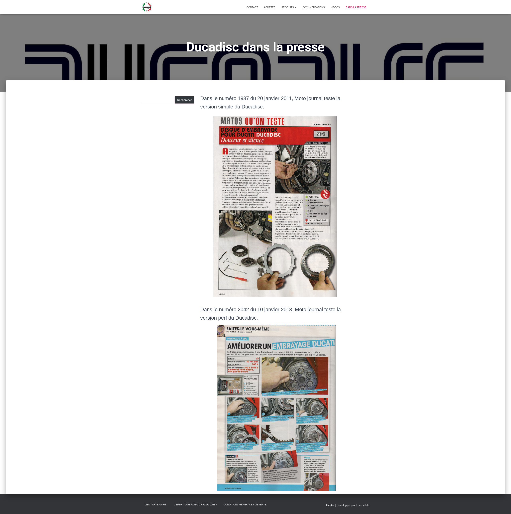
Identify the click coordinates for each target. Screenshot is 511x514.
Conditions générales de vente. (245, 504)
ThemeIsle (362, 505)
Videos (335, 7)
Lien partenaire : (156, 504)
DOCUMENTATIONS (313, 7)
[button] (295, 7)
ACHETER (269, 7)
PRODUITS (287, 7)
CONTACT (252, 7)
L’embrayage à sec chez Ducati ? (195, 504)
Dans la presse (356, 7)
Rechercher (184, 99)
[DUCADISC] (147, 7)
